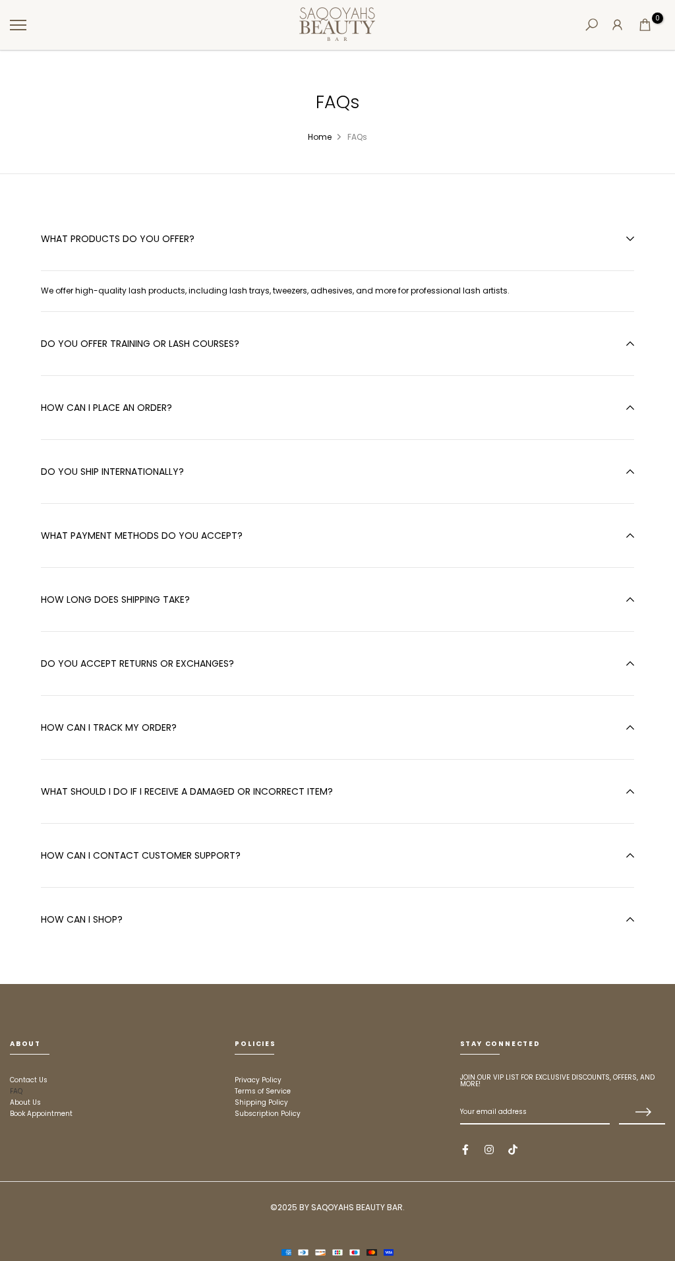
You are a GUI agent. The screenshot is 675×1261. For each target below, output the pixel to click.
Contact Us (28, 1080)
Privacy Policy (258, 1080)
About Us (25, 1102)
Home (320, 136)
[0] (645, 24)
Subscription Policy (268, 1114)
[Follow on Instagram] (489, 1149)
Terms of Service (263, 1091)
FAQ (16, 1091)
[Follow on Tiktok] (513, 1149)
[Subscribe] (642, 1112)
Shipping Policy (261, 1102)
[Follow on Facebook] (465, 1149)
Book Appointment (41, 1114)
